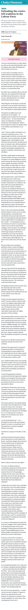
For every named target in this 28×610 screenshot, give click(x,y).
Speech (4, 8)
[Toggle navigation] (25, 2)
